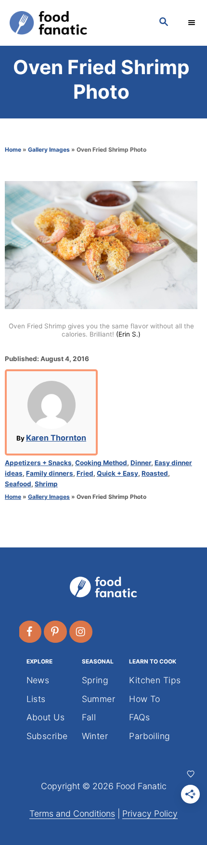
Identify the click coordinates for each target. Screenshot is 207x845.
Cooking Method (101, 463)
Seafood (18, 484)
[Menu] (192, 22)
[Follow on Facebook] (30, 632)
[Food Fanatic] (74, 23)
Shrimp (46, 484)
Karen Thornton (56, 437)
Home (13, 149)
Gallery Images (49, 149)
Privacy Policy (150, 813)
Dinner (140, 463)
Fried (85, 473)
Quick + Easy (117, 473)
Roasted (155, 473)
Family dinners (49, 473)
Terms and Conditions (72, 813)
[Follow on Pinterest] (56, 632)
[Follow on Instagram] (81, 632)
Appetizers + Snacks (38, 463)
